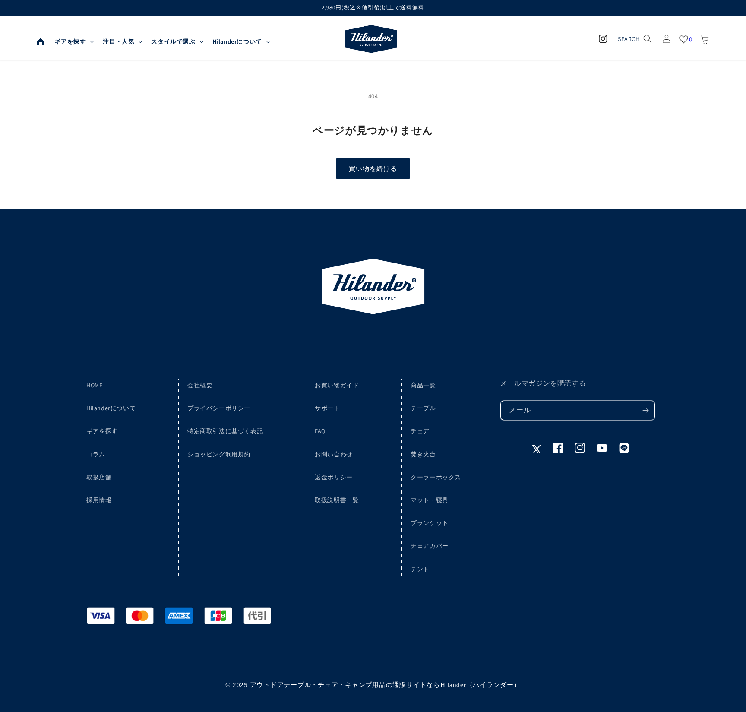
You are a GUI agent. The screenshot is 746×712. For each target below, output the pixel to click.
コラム (95, 454)
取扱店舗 (98, 477)
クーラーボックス (436, 477)
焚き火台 (423, 454)
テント (420, 569)
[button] (73, 41)
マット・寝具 (430, 500)
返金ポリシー (334, 477)
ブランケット (430, 523)
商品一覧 (423, 385)
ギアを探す (102, 431)
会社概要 (199, 385)
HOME (94, 385)
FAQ (320, 431)
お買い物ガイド (337, 385)
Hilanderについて (111, 408)
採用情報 (98, 500)
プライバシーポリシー (218, 408)
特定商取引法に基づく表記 (225, 431)
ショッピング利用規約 (218, 454)
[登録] (645, 410)
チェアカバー (430, 546)
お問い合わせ (334, 454)
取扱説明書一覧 (337, 500)
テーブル (423, 408)
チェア (420, 431)
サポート (327, 408)
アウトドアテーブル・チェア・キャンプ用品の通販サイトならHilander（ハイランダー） (385, 684)
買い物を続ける (373, 169)
